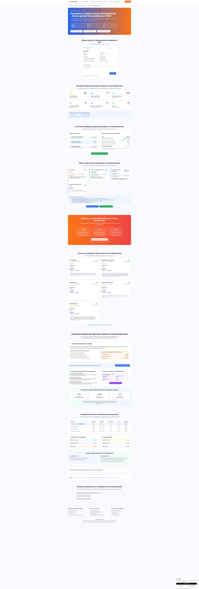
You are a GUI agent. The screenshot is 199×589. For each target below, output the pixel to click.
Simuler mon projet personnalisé (100, 153)
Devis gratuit (128, 1)
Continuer (113, 73)
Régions (76, 5)
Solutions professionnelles (104, 31)
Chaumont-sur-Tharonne (75, 431)
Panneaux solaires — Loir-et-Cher (92, 477)
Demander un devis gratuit (90, 31)
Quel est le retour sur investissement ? (83, 498)
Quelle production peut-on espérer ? (83, 495)
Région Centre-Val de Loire (103, 477)
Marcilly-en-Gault (74, 428)
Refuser (181, 585)
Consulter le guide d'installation (122, 365)
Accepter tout (186, 583)
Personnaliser (192, 585)
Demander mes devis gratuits (99, 239)
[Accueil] (68, 5)
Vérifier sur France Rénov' (105, 206)
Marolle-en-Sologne (74, 426)
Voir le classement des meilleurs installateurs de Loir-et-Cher (99, 324)
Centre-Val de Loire (82, 5)
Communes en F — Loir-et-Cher (79, 477)
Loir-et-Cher (89, 5)
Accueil (71, 5)
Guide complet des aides (93, 206)
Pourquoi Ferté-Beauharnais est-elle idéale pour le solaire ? (88, 492)
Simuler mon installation (76, 31)
